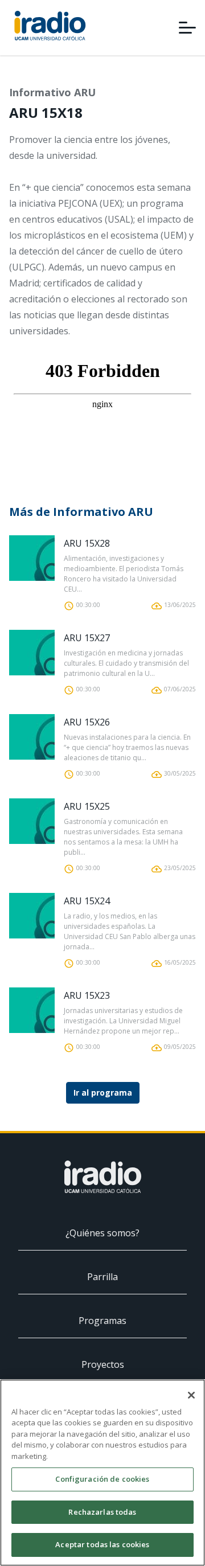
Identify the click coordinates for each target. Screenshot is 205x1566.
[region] (102, 1472)
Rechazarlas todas (102, 1512)
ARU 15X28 (87, 543)
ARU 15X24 (87, 901)
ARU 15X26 (87, 722)
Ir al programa (102, 1092)
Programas (102, 1320)
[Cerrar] (191, 1395)
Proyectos (102, 1364)
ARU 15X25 (87, 806)
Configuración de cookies (102, 1479)
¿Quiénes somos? (102, 1233)
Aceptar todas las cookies (102, 1544)
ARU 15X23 (87, 995)
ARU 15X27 (87, 638)
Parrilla (102, 1276)
